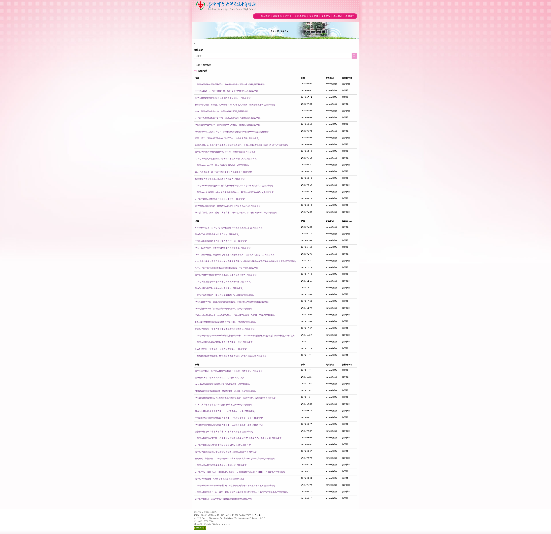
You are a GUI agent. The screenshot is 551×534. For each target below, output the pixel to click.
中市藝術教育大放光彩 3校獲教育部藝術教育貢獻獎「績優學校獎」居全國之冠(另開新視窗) (235, 398)
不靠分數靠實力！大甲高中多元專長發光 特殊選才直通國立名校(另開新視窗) (229, 227)
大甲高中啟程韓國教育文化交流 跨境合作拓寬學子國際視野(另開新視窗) (228, 118)
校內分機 (257, 515)
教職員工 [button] (350, 16)
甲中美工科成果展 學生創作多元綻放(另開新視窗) (217, 234)
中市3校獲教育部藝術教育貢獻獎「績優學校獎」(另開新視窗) (222, 384)
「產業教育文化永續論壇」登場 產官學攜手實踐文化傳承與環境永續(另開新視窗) (231, 356)
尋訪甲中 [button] (277, 16)
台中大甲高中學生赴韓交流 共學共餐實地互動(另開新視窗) (222, 111)
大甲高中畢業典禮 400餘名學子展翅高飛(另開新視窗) (219, 479)
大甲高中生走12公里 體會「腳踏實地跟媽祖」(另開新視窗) (222, 165)
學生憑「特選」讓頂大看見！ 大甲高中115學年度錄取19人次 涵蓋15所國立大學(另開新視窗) (236, 212)
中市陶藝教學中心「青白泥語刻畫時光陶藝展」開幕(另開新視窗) (224, 308)
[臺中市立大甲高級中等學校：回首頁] (226, 5)
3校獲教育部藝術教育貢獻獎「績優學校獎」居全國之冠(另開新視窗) (225, 391)
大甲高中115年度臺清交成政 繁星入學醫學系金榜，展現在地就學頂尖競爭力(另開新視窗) (234, 192)
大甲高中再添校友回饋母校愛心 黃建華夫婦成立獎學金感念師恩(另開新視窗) (230, 84)
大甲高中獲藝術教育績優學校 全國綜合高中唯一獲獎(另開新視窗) (224, 342)
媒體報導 (207, 65)
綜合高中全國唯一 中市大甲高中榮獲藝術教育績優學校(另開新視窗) (225, 329)
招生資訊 (313, 16)
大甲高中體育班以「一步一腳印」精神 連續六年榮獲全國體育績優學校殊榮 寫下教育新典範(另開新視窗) (241, 492)
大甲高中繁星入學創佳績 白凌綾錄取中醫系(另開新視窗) (220, 199)
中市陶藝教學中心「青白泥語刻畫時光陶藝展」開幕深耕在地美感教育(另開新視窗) (232, 302)
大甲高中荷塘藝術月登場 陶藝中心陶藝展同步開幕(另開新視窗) (223, 281)
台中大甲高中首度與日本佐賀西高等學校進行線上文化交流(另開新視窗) (227, 268)
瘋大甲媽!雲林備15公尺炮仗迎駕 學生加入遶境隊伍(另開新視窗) (223, 172)
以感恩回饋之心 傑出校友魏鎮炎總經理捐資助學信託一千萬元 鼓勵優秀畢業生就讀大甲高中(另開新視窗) (241, 145)
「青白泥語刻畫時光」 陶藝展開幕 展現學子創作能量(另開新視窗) (224, 295)
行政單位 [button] (289, 16)
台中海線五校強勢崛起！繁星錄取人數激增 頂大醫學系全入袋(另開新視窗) (228, 206)
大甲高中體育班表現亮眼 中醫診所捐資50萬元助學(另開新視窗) (223, 445)
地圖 (231, 515)
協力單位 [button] (325, 16)
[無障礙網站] (200, 528)
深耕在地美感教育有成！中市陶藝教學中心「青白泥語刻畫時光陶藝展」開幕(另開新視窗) (235, 315)
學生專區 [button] (337, 16)
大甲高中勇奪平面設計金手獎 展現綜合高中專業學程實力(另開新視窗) (226, 275)
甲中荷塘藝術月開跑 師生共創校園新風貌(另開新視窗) (219, 288)
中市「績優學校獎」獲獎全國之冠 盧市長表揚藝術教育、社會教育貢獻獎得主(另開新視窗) (235, 254)
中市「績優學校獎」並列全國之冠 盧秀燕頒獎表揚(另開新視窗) (223, 248)
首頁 (198, 65)
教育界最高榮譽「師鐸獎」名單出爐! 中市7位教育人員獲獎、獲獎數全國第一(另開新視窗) (235, 104)
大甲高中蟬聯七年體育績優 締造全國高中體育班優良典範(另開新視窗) (226, 158)
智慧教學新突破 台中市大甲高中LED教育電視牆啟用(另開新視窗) (224, 431)
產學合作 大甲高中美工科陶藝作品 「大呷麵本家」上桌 (219, 377)
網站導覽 (265, 16)
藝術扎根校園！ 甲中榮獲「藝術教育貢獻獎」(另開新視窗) (221, 349)
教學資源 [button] (301, 16)
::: (257, 16)
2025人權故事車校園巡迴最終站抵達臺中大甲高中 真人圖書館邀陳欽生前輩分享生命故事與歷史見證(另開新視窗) (245, 261)
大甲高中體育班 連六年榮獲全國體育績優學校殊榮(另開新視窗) (224, 499)
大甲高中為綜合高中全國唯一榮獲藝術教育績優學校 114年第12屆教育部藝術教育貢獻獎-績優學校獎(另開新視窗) (245, 335)
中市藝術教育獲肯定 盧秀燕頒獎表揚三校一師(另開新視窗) (221, 241)
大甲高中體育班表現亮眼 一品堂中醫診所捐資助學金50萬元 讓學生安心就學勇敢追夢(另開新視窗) (238, 438)
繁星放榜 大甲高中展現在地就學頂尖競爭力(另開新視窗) (220, 179)
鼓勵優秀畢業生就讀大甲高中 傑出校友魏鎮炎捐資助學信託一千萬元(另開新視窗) (232, 131)
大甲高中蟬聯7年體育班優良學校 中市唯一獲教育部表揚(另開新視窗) (225, 152)
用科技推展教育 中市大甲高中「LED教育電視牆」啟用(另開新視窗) (225, 411)
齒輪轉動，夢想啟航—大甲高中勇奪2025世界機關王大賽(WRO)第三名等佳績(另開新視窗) (235, 458)
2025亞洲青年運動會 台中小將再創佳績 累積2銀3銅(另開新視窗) (224, 404)
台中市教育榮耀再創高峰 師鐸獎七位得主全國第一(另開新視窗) (223, 98)
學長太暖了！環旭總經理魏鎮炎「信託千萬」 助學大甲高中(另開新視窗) (227, 138)
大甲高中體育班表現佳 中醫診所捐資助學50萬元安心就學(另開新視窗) (226, 452)
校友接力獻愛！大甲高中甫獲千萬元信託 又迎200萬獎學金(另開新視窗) (227, 91)
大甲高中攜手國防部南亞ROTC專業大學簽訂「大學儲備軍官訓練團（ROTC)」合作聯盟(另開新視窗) (240, 472)
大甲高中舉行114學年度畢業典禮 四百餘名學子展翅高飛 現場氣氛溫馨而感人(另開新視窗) (235, 485)
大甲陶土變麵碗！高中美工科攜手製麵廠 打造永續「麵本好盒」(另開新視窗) (229, 371)
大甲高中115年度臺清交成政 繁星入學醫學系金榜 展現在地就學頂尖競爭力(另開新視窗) (234, 185)
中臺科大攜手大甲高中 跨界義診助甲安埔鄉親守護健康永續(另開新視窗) (228, 125)
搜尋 (354, 56)
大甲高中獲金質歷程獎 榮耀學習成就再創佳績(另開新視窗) (221, 465)
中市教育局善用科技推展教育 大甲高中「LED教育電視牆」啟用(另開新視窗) (229, 418)
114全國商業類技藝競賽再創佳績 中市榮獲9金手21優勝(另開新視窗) (225, 322)
